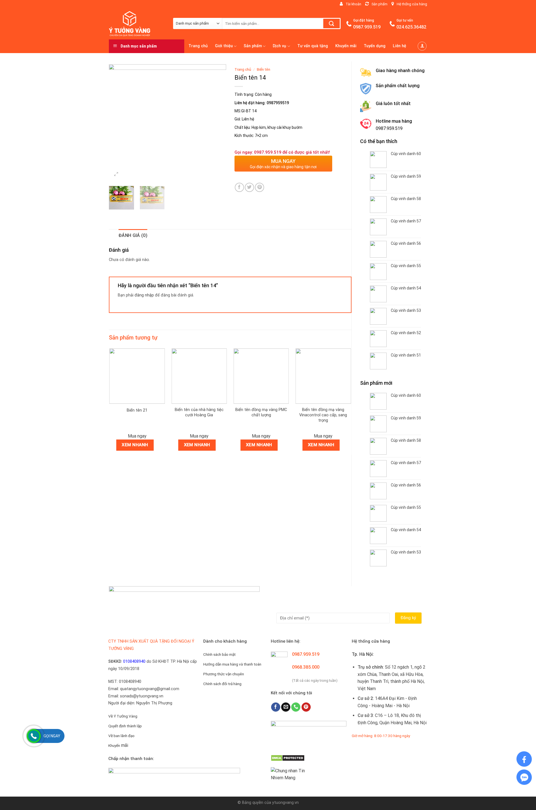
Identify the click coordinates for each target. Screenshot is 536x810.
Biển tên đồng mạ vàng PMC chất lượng (261, 412)
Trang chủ (198, 46)
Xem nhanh (135, 444)
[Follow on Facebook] (275, 707)
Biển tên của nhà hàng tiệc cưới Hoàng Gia (199, 412)
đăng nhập (144, 295)
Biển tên (263, 69)
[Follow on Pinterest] (306, 707)
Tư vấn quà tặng (312, 46)
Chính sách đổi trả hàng (222, 683)
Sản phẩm (253, 46)
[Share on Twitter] (249, 187)
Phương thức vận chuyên (223, 674)
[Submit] (331, 23)
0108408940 (134, 661)
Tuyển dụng (375, 46)
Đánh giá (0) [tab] (133, 235)
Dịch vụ (279, 46)
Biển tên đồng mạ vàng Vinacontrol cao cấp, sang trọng (323, 414)
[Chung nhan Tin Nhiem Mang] (292, 773)
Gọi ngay (52, 736)
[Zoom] (116, 174)
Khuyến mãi (345, 46)
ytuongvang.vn (285, 802)
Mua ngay (137, 436)
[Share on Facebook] (239, 187)
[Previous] (118, 123)
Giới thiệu (224, 46)
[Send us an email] (285, 707)
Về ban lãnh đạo (121, 735)
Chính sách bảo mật (219, 654)
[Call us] (295, 707)
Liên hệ (399, 46)
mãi (118, 745)
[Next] (217, 123)
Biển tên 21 (137, 410)
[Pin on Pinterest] (259, 187)
